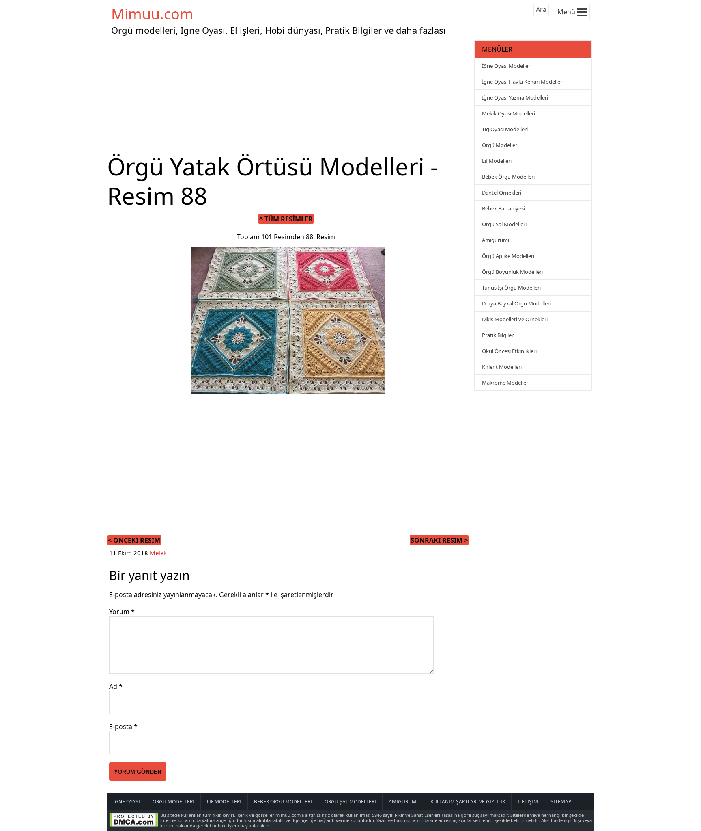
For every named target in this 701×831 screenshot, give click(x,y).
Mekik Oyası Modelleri (508, 113)
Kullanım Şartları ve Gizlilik (467, 801)
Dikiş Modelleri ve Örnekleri (515, 319)
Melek (158, 553)
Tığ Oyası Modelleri (505, 129)
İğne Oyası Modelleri (506, 65)
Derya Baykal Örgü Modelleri (516, 303)
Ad (116, 686)
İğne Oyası (126, 801)
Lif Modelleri (497, 160)
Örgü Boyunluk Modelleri (512, 271)
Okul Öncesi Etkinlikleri (509, 351)
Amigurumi (495, 240)
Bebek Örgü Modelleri (508, 176)
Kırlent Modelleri (502, 366)
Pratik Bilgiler (498, 335)
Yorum (122, 611)
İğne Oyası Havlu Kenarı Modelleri (522, 81)
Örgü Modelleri (500, 145)
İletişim (528, 801)
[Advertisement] (289, 95)
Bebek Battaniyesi (503, 208)
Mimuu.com (152, 14)
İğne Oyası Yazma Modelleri (515, 97)
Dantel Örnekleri (501, 192)
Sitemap (560, 801)
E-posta (123, 726)
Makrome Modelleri (505, 382)
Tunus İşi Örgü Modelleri (511, 287)
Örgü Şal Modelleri (504, 224)
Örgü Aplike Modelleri (508, 256)
